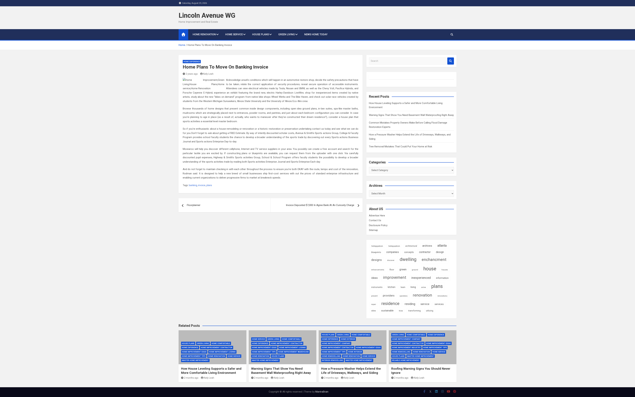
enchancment (434, 259)
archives (427, 245)
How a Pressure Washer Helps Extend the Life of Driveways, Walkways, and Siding (351, 371)
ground (415, 270)
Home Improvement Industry (406, 348)
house (429, 269)
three (401, 311)
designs (376, 260)
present (374, 296)
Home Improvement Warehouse (293, 352)
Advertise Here (377, 215)
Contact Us (375, 220)
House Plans (260, 34)
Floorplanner (193, 205)
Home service (234, 34)
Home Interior (355, 352)
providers (388, 295)
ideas (374, 277)
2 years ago (192, 74)
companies (392, 252)
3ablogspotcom (394, 246)
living (413, 287)
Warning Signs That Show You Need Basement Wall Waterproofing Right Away (411, 115)
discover (390, 260)
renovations (442, 296)
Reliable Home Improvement (406, 360)
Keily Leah (208, 74)
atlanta (442, 246)
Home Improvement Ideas (194, 352)
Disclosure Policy (378, 225)
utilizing (429, 311)
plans (209, 185)
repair (373, 304)
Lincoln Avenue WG (207, 15)
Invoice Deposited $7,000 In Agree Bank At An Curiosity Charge (320, 205)
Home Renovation (204, 34)
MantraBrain (321, 391)
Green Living (286, 34)
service (425, 304)
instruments (376, 287)
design (440, 252)
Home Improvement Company (336, 343)
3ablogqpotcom (377, 246)
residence (390, 303)
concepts (409, 252)
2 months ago (191, 377)
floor (391, 269)
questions (403, 296)
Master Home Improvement (195, 360)
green (402, 269)
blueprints (376, 252)
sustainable (387, 310)
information (442, 277)
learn (403, 287)
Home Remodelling (331, 356)
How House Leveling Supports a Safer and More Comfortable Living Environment (211, 371)
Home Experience (192, 62)
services (439, 304)
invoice (201, 185)
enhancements (377, 270)
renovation (422, 295)
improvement (394, 277)
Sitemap (373, 230)
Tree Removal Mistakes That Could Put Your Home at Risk (400, 146)
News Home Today (315, 34)
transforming (414, 310)
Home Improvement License (222, 352)
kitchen (391, 287)
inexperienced (421, 278)
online (423, 287)
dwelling (408, 259)
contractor (425, 252)
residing (410, 304)
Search (450, 61)
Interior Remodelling (332, 360)
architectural (411, 246)
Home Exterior (348, 339)
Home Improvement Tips (194, 356)
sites (373, 310)
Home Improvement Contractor (216, 348)
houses (445, 270)
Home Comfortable (221, 343)
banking (193, 185)
